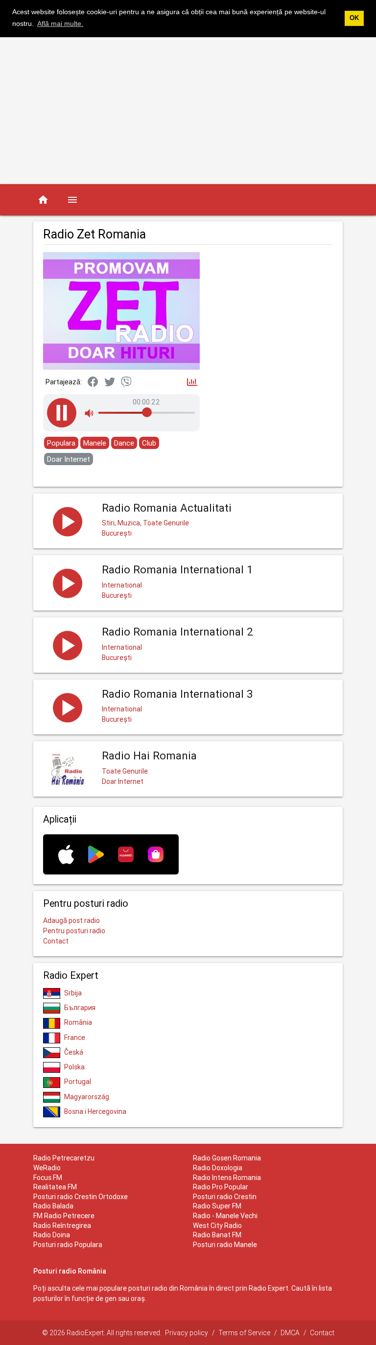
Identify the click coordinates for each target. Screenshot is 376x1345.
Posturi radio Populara (67, 1244)
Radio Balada (53, 1206)
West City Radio (217, 1225)
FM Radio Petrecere (63, 1215)
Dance (124, 443)
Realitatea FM (55, 1186)
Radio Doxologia (217, 1167)
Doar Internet (68, 459)
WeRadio (47, 1167)
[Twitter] (109, 382)
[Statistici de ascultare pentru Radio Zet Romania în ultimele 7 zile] (192, 382)
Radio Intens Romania (227, 1177)
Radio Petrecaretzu (63, 1158)
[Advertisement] (188, 110)
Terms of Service (244, 1332)
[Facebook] (93, 382)
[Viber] (126, 382)
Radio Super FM (217, 1206)
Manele (94, 443)
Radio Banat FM (217, 1234)
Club (149, 443)
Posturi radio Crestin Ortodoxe (80, 1196)
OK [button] (354, 18)
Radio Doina (51, 1234)
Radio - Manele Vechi (225, 1215)
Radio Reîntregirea (62, 1225)
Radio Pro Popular (220, 1186)
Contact (56, 941)
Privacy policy (186, 1332)
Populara (61, 443)
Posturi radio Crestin (225, 1196)
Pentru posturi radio (74, 930)
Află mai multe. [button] (60, 23)
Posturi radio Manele (225, 1244)
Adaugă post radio (71, 920)
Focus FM (47, 1177)
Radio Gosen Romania (227, 1158)
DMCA (290, 1332)
